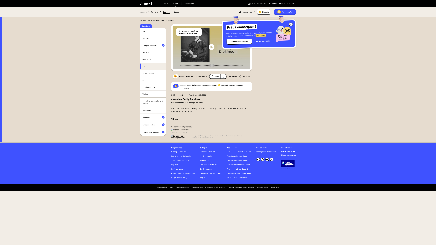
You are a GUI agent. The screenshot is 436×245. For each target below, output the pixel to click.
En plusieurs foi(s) (179, 178)
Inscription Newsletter (266, 152)
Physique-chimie (148, 87)
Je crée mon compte (239, 41)
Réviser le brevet (207, 152)
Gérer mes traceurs (182, 187)
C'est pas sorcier (178, 152)
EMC (159, 20)
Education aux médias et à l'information (152, 102)
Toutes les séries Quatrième (239, 169)
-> (186, 88)
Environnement (206, 169)
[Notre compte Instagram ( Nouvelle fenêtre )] (262, 159)
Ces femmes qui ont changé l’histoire (187, 103)
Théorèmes (204, 160)
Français (145, 38)
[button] (211, 47)
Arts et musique (148, 73)
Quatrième (152, 20)
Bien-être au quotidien (151, 132)
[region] (211, 47)
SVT (144, 80)
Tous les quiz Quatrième (237, 156)
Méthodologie (206, 156)
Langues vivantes (149, 46)
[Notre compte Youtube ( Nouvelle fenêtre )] (267, 159)
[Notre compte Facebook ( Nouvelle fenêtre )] (271, 159)
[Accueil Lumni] (146, 3)
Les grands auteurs (208, 165)
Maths (144, 31)
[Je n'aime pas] (223, 76)
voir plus (174, 119)
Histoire (145, 52)
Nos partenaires (288, 151)
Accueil (143, 12)
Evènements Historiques (210, 173)
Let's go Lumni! (178, 169)
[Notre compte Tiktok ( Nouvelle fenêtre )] (258, 159)
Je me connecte (263, 41)
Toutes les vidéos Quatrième (239, 152)
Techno (145, 94)
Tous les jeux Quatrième (237, 160)
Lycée (176, 12)
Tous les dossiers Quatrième (239, 173)
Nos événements (288, 155)
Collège (166, 12)
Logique (174, 165)
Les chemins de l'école (181, 156)
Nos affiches (286, 148)
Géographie (146, 59)
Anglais (203, 178)
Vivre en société (149, 125)
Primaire (154, 12)
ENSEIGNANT (190, 3)
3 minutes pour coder (180, 160)
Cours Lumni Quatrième (237, 178)
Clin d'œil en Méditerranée (183, 173)
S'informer (147, 117)
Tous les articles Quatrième (238, 165)
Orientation (146, 110)
